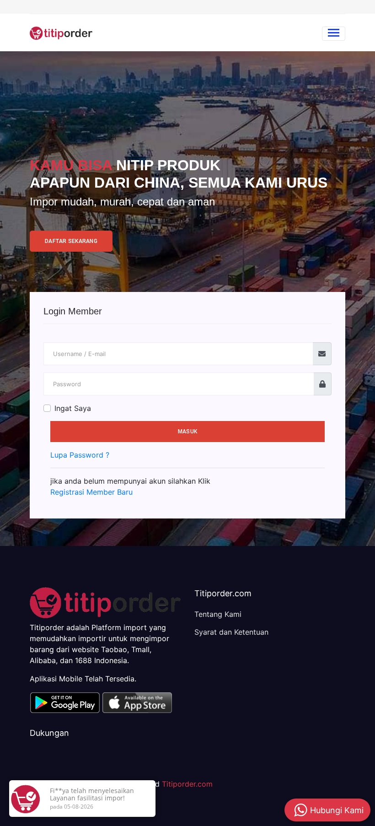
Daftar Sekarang (71, 241)
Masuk (187, 431)
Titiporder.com (187, 783)
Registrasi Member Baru (91, 492)
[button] (65, 701)
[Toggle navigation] (333, 34)
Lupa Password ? (79, 454)
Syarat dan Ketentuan (231, 632)
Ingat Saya (72, 408)
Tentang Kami (217, 614)
